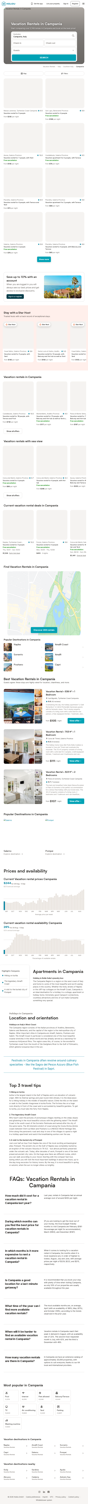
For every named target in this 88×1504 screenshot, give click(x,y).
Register (75, 4)
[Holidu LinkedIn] (44, 1492)
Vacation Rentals (49, 66)
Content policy (73, 1497)
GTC (51, 1497)
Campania (80, 66)
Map (25, 73)
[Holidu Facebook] (49, 1492)
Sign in (65, 4)
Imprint (45, 1497)
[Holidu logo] (13, 4)
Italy (59, 66)
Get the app (38, 4)
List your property (53, 4)
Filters (66, 73)
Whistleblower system (44, 1500)
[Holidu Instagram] (39, 1492)
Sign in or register (15, 296)
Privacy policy (61, 1497)
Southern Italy (68, 66)
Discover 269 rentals (44, 630)
